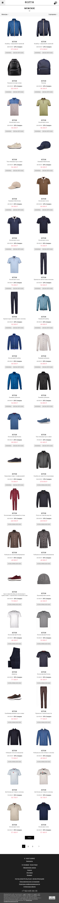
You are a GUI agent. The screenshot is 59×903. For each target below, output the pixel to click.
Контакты (29, 861)
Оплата (29, 870)
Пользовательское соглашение (29, 881)
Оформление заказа (29, 867)
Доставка (30, 872)
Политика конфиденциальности (29, 884)
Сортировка (52, 14)
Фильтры (4, 14)
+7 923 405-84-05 (29, 891)
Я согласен (52, 897)
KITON (14, 42)
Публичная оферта (30, 886)
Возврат (29, 875)
